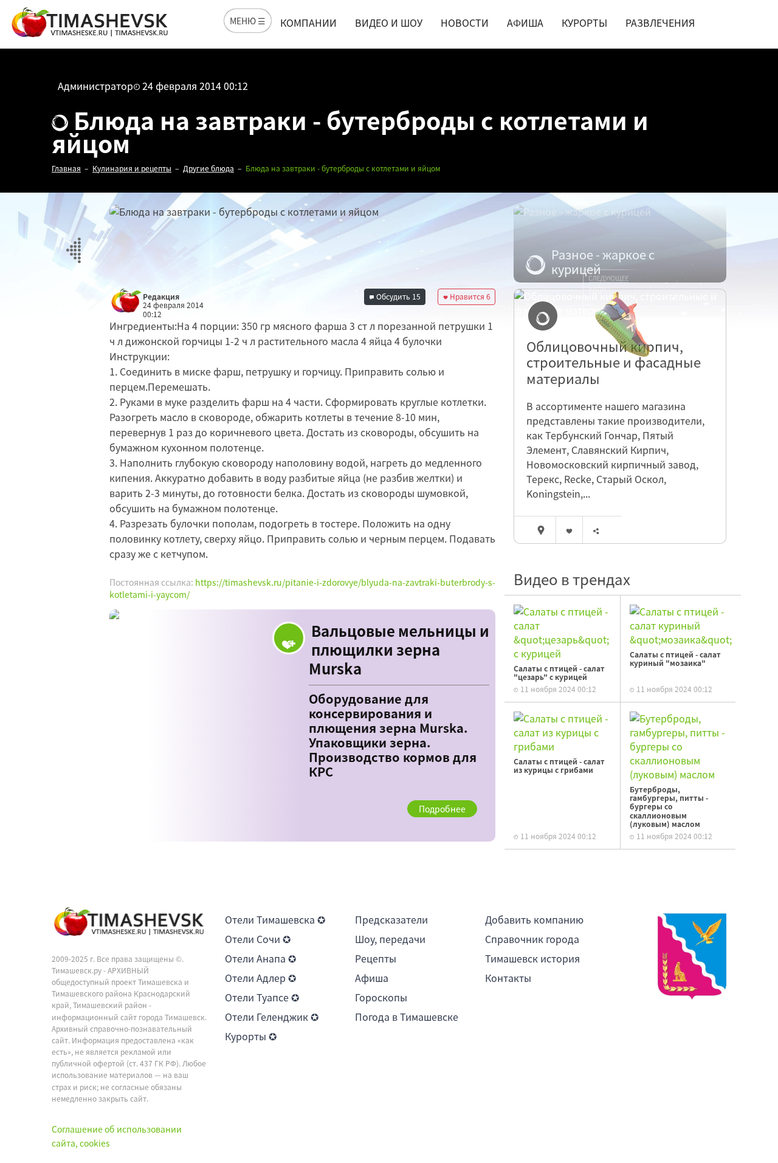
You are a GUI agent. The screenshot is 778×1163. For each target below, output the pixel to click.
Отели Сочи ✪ (258, 939)
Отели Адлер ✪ (260, 978)
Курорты (584, 22)
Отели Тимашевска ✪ (275, 919)
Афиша (525, 22)
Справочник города (532, 939)
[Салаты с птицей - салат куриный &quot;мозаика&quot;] (681, 624)
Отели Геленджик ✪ (271, 1016)
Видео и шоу (388, 22)
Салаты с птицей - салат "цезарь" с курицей (559, 672)
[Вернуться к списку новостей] (73, 243)
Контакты (508, 978)
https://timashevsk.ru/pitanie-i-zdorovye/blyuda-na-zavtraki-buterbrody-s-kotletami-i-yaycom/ (302, 588)
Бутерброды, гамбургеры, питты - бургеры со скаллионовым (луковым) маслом (669, 807)
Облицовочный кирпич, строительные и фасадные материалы (613, 362)
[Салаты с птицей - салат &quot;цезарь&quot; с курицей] (562, 630)
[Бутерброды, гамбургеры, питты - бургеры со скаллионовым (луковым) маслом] (678, 745)
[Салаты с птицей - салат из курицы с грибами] (562, 731)
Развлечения (660, 22)
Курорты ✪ (251, 1036)
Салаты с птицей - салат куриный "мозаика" (675, 658)
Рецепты (375, 958)
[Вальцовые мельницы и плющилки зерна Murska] (302, 725)
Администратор (95, 85)
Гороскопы (381, 997)
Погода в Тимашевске (406, 1016)
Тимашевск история (532, 958)
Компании (308, 22)
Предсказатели (391, 919)
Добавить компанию (534, 919)
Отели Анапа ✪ (260, 958)
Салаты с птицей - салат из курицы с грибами (559, 765)
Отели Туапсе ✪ (262, 997)
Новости (465, 22)
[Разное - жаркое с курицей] (620, 244)
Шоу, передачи (390, 939)
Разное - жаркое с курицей (603, 261)
